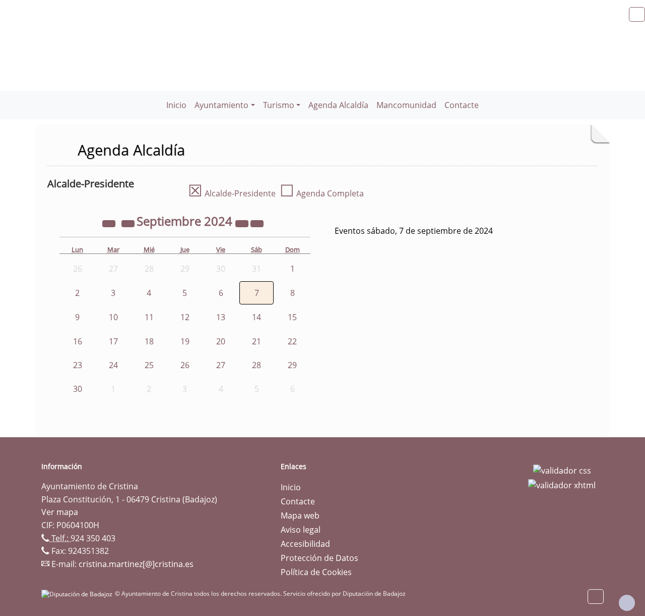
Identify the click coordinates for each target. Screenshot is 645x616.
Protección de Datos (319, 557)
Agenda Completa (322, 193)
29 (292, 365)
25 (149, 365)
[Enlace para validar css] (562, 469)
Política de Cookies (316, 572)
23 (77, 365)
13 (220, 317)
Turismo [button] (278, 105)
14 (256, 317)
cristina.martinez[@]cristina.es (136, 564)
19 (184, 341)
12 (184, 317)
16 (77, 341)
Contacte (461, 105)
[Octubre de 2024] (257, 222)
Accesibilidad (305, 543)
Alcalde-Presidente (232, 193)
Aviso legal (300, 529)
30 (77, 388)
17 (113, 341)
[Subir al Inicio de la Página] (627, 603)
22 (292, 341)
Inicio (176, 105)
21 (256, 341)
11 (149, 317)
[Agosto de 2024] (129, 222)
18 (149, 341)
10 (113, 317)
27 (220, 365)
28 (256, 365)
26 (184, 365)
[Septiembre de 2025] (242, 222)
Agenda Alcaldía (338, 105)
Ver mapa (59, 512)
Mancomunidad (406, 105)
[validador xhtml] (562, 484)
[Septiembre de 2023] (109, 222)
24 (113, 365)
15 (292, 317)
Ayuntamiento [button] (221, 105)
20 (220, 341)
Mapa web (300, 515)
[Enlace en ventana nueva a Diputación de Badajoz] (78, 593)
